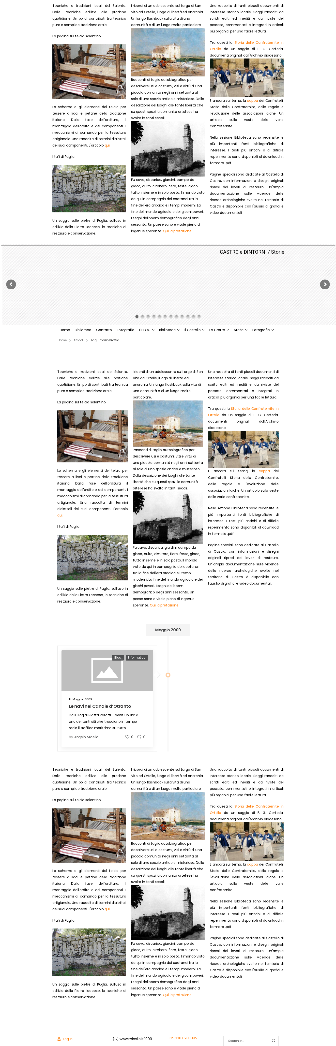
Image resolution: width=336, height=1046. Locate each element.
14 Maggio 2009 (80, 699)
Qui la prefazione (177, 231)
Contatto (104, 329)
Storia (239, 329)
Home (65, 329)
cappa (252, 100)
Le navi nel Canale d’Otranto (100, 706)
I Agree (212, 1031)
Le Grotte (217, 329)
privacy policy (309, 1031)
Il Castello (192, 329)
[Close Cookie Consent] (327, 1031)
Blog (117, 657)
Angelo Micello (86, 737)
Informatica (137, 657)
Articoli (78, 340)
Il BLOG (145, 329)
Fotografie (125, 329)
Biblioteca (83, 329)
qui (107, 145)
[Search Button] (273, 1041)
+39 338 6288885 (182, 1038)
